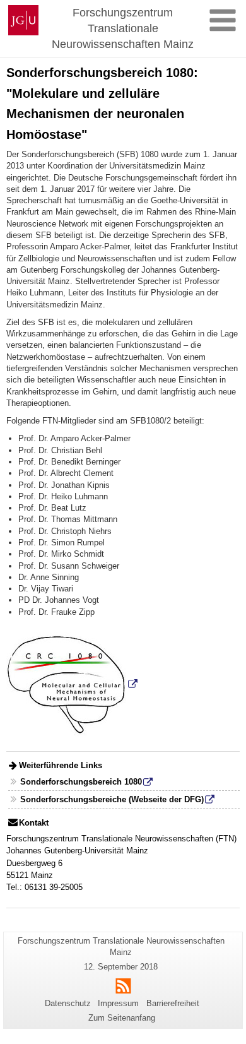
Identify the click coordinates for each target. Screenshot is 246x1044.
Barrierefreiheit (172, 1003)
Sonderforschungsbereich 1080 (81, 781)
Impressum (118, 1003)
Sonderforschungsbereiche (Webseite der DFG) (112, 799)
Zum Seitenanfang (121, 1018)
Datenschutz (68, 1003)
